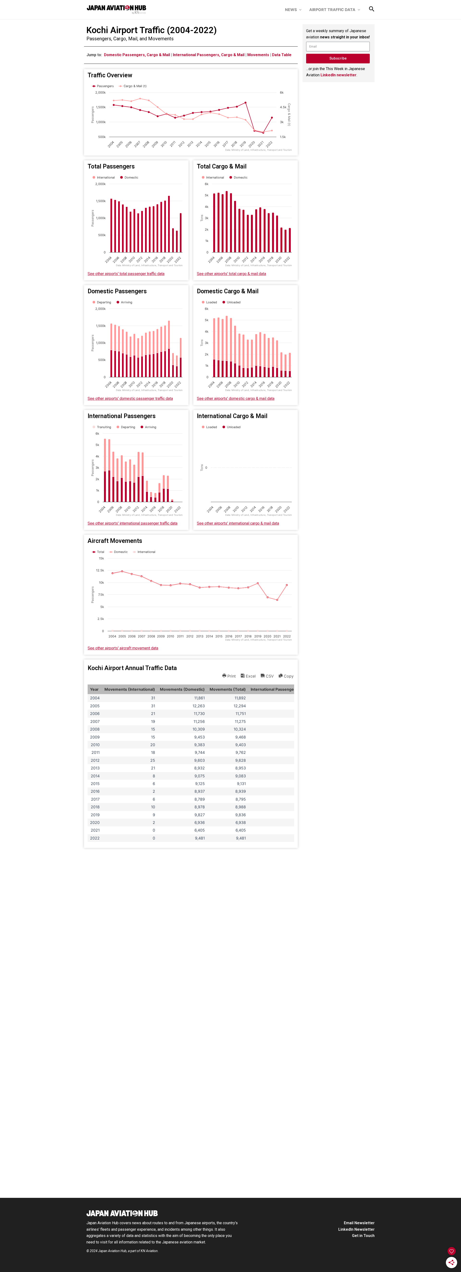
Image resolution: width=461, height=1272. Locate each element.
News (291, 9)
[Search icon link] (372, 10)
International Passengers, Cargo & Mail (208, 55)
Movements (258, 55)
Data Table (281, 55)
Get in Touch (363, 1235)
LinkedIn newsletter (339, 75)
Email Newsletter (359, 1223)
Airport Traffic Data (332, 9)
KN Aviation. (150, 1251)
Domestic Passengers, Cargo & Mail (137, 55)
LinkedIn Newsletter (356, 1229)
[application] (299, 9)
